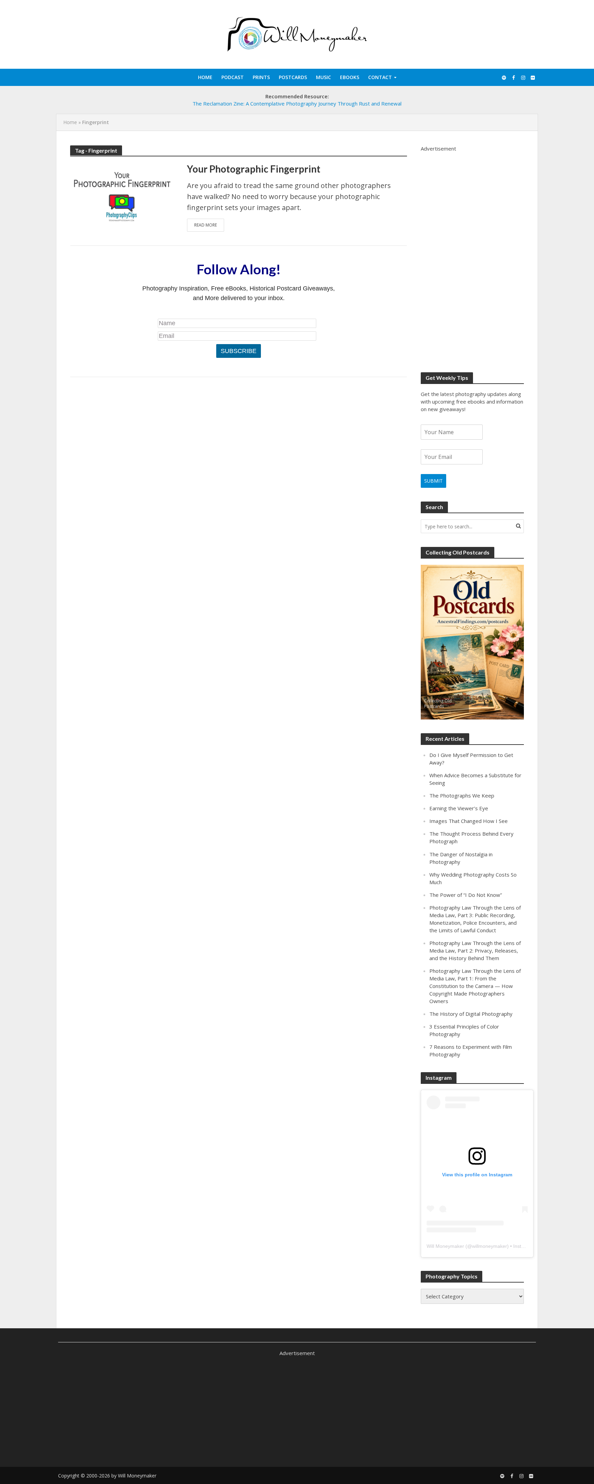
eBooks (349, 77)
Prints (261, 77)
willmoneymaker (489, 1246)
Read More (205, 225)
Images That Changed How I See (468, 820)
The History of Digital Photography (471, 1013)
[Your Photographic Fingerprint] (121, 196)
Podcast (232, 77)
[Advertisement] (472, 255)
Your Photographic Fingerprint (253, 169)
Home (205, 77)
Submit (433, 480)
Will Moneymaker (445, 1246)
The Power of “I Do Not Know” (465, 894)
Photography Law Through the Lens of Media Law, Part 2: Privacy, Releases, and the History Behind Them (475, 950)
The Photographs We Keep (461, 795)
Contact (380, 77)
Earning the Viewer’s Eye (458, 808)
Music (323, 77)
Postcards (293, 77)
